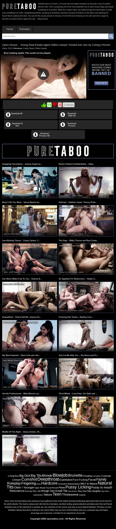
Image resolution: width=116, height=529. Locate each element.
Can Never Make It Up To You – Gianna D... (22, 279)
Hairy (39, 484)
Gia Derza (75, 360)
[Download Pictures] (85, 128)
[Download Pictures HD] (58, 138)
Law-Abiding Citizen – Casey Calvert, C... (21, 240)
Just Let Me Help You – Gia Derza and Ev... (79, 355)
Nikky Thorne (64, 246)
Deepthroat (48, 479)
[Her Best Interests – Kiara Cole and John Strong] (29, 374)
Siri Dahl (72, 399)
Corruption (96, 476)
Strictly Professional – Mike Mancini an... (21, 393)
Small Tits (61, 490)
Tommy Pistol (76, 169)
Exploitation (66, 479)
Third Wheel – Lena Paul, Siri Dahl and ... (78, 393)
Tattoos (47, 494)
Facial (92, 479)
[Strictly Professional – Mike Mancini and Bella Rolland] (29, 412)
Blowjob (60, 475)
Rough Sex (48, 490)
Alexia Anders (8, 437)
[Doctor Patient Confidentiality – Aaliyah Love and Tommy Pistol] (86, 182)
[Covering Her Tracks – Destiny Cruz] (86, 335)
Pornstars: (18, 48)
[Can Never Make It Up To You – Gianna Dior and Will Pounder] (29, 297)
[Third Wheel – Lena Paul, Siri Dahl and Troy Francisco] (86, 412)
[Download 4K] (31, 119)
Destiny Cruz (75, 322)
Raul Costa (75, 246)
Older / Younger (24, 487)
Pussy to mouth (101, 487)
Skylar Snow (89, 284)
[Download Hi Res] (31, 128)
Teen (57, 494)
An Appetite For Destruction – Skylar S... (78, 279)
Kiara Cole (18, 360)
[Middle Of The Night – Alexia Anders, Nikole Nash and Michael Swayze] (29, 450)
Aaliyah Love (64, 169)
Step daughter (94, 491)
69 (9, 476)
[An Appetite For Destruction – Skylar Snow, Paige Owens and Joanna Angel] (86, 297)
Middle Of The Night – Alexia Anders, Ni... (21, 432)
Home (10, 29)
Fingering (28, 483)
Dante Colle (21, 322)
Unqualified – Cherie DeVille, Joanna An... (21, 317)
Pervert (55, 488)
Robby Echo (86, 322)
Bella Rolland (8, 399)
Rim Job (37, 491)
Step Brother (72, 491)
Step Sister (105, 491)
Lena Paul (63, 399)
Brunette (75, 475)
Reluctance (17, 490)
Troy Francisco (83, 399)
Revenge (28, 491)
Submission (38, 495)
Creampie (106, 476)
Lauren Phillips (78, 207)
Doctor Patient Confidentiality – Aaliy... (77, 164)
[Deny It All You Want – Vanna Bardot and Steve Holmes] (29, 221)
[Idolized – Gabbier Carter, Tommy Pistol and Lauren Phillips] (86, 221)
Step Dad (82, 491)
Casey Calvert (8, 246)
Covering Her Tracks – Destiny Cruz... (76, 317)
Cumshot (29, 479)
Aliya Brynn (7, 169)
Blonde (47, 475)
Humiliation (62, 484)
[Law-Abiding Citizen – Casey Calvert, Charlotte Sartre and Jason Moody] (29, 259)
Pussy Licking (78, 487)
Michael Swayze (22, 437)
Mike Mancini (20, 399)
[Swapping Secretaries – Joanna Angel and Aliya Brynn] (29, 182)
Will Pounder (19, 284)
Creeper (16, 479)
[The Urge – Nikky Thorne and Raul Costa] (86, 259)
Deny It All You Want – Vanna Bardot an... (21, 202)
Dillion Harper (41, 48)
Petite (62, 487)
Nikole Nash (34, 437)
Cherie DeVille (9, 322)
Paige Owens (77, 284)
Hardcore (49, 483)
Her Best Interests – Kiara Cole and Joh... (21, 355)
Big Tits (36, 475)
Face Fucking (80, 479)
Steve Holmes (8, 207)
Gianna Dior (8, 284)
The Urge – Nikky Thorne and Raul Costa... (78, 240)
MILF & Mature (89, 483)
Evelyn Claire (64, 360)
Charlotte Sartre (21, 246)
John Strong (8, 360)
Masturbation (74, 484)
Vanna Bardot (20, 207)
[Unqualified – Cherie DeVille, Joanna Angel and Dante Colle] (29, 335)
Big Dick (24, 475)
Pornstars (24, 29)
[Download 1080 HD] (85, 119)
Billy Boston (64, 322)
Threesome (70, 494)
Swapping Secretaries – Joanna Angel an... (22, 164)
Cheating (87, 476)
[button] (43, 74)
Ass (17, 476)
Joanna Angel (18, 169)
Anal (12, 476)
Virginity (82, 495)
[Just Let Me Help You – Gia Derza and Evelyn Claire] (86, 374)
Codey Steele (28, 48)
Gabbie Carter (65, 207)
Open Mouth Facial (43, 488)
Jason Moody (34, 246)
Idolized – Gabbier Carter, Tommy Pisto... (78, 202)
